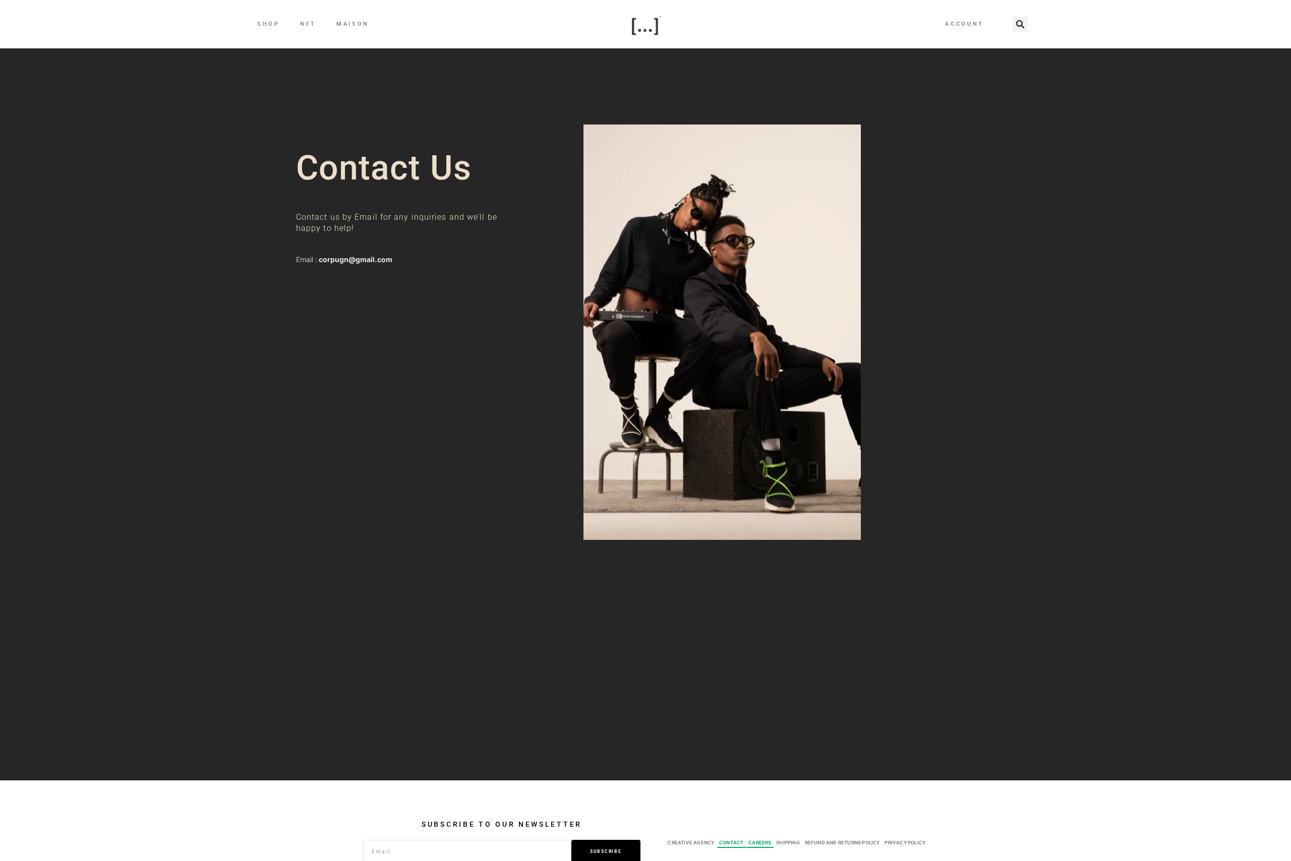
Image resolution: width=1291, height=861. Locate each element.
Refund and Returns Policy (842, 842)
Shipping (788, 842)
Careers (759, 842)
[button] (1020, 24)
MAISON (352, 24)
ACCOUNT (964, 24)
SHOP (268, 24)
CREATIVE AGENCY (691, 842)
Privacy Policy (905, 842)
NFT (308, 24)
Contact (731, 842)
